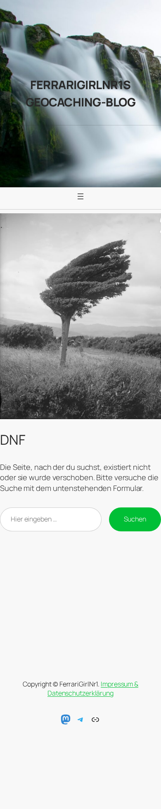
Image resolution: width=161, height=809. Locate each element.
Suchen (135, 519)
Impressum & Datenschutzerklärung (92, 688)
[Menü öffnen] (80, 196)
